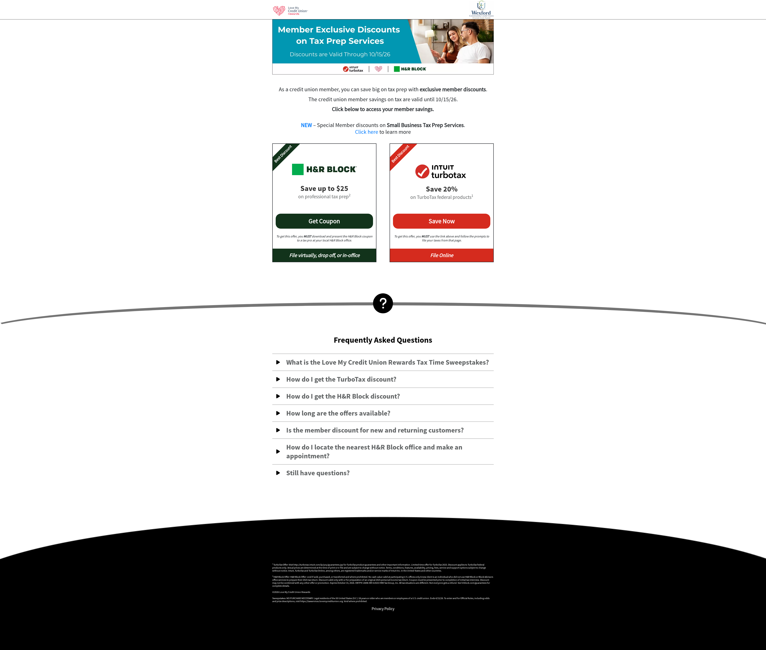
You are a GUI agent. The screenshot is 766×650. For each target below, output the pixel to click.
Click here (366, 131)
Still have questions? (318, 472)
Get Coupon (324, 221)
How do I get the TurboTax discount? (341, 379)
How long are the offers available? (338, 413)
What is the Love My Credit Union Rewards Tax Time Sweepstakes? (387, 362)
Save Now (442, 221)
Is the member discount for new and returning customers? (375, 430)
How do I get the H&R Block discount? (343, 396)
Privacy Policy (383, 608)
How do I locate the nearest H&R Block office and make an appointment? (374, 451)
